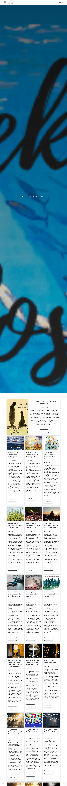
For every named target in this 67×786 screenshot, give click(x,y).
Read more (44, 431)
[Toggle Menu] (62, 2)
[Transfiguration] (8, 2)
